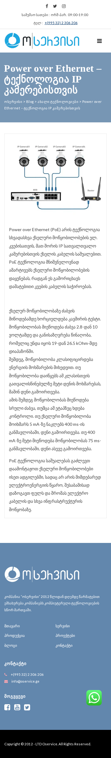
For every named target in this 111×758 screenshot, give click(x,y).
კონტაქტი (64, 645)
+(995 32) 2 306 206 (61, 23)
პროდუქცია (14, 635)
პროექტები (65, 635)
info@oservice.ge (25, 681)
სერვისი (63, 626)
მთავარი (12, 626)
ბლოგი (10, 645)
